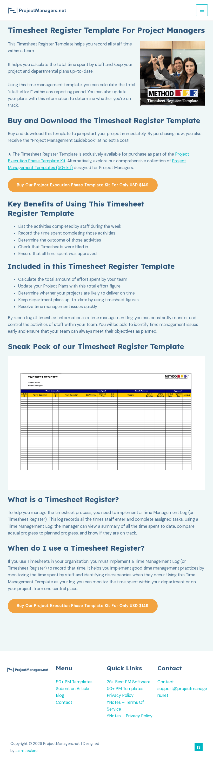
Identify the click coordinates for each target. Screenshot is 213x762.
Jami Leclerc (26, 750)
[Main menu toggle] (202, 10)
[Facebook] (199, 747)
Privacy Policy (120, 695)
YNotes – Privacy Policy (129, 716)
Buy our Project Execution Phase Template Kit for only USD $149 (83, 185)
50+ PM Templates (74, 682)
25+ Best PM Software (128, 682)
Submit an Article (72, 688)
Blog (60, 695)
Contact (64, 702)
